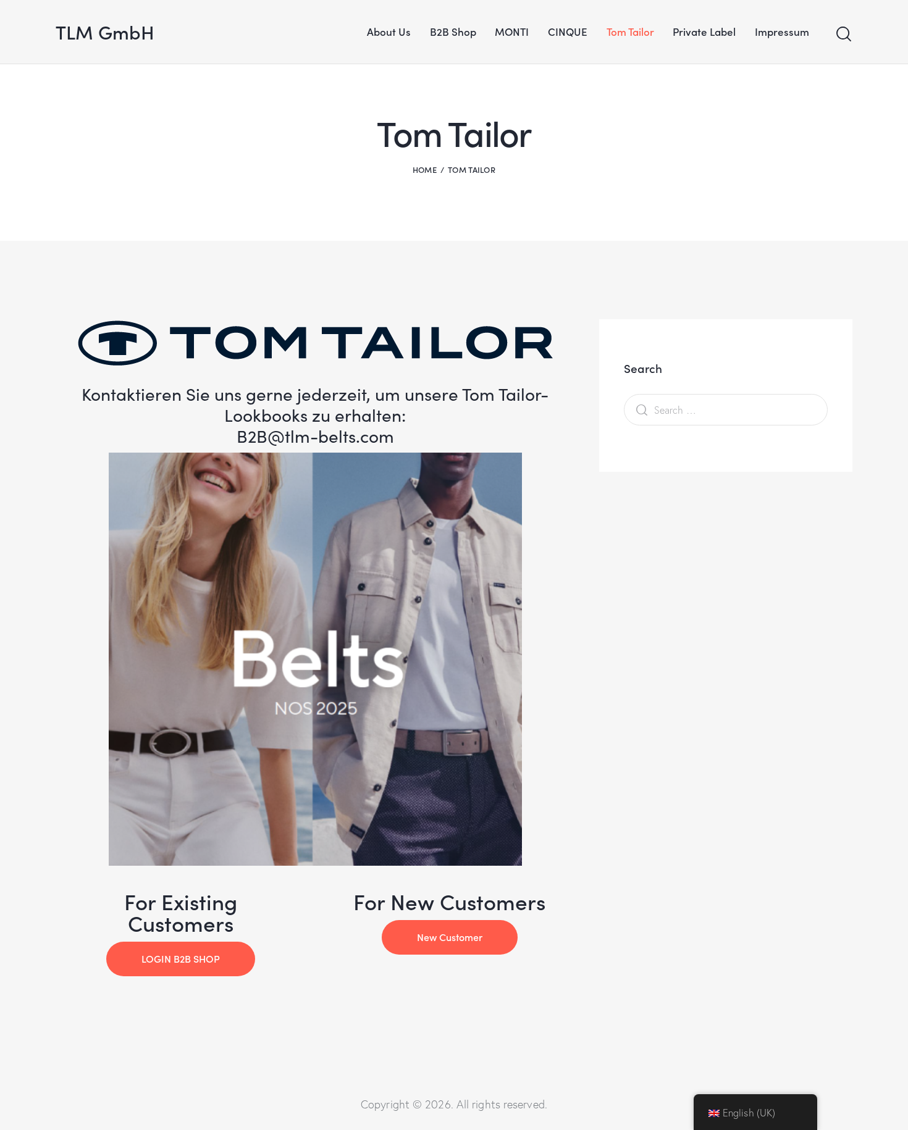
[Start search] (843, 34)
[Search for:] (726, 410)
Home (425, 169)
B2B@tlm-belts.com (315, 435)
